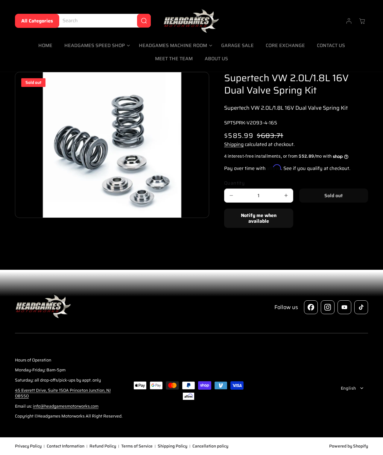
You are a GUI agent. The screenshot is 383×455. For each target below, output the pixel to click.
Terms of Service (137, 446)
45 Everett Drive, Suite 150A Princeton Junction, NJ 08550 (63, 393)
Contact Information (65, 446)
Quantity (234, 183)
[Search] (144, 21)
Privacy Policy (28, 446)
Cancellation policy (210, 446)
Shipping (234, 144)
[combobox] (102, 20)
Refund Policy (102, 446)
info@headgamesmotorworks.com (65, 406)
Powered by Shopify (348, 446)
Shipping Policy (172, 446)
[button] (95, 45)
